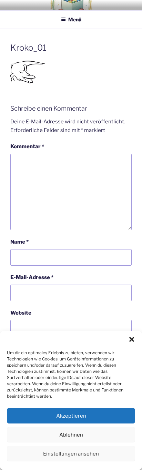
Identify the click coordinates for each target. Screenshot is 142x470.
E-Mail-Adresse (31, 277)
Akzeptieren (71, 416)
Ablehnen (71, 435)
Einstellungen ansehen (71, 454)
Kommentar (27, 146)
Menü (74, 19)
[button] (131, 339)
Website (20, 313)
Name (19, 242)
